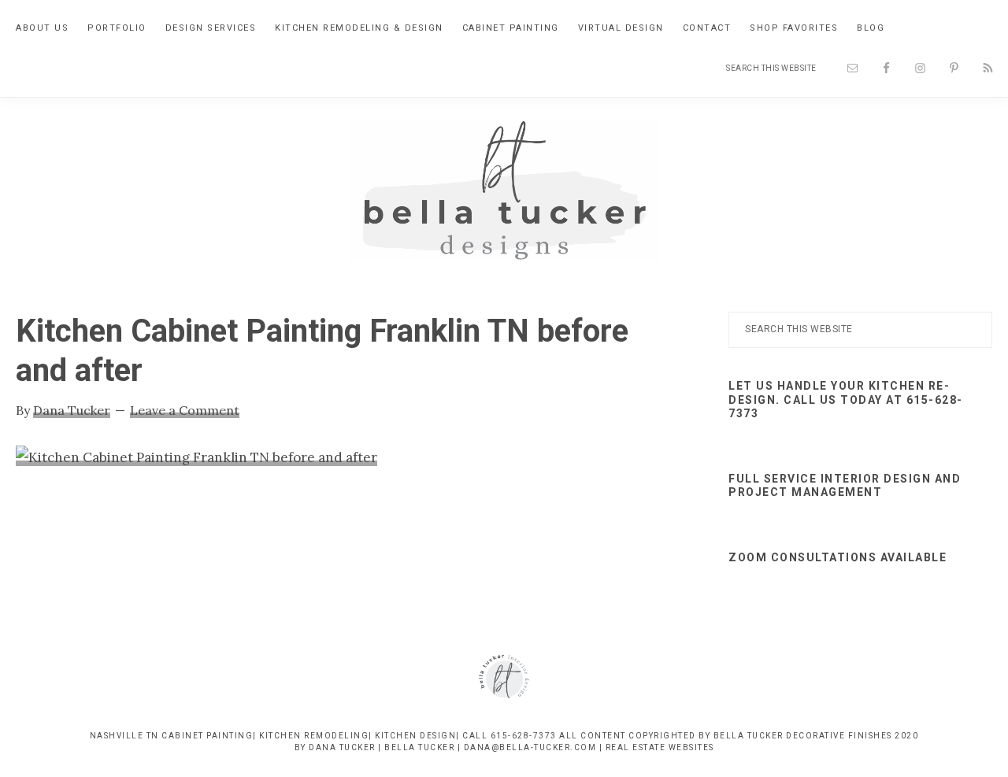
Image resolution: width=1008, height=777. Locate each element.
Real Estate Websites (660, 747)
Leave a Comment (184, 410)
